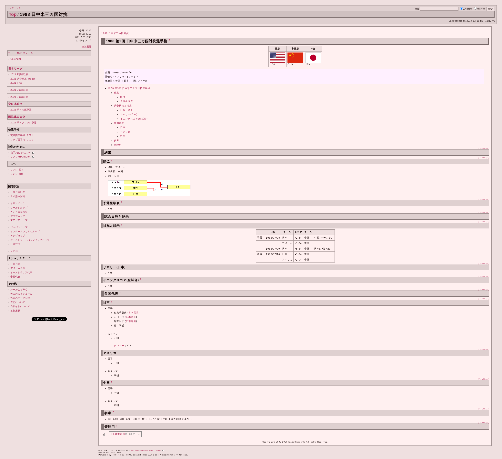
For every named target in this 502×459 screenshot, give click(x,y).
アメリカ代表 (17, 268)
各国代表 (119, 123)
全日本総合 (15, 103)
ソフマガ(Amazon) (21, 156)
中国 (122, 136)
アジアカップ (17, 216)
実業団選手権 (17, 135)
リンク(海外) (17, 173)
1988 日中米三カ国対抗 (115, 33)
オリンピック (17, 203)
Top (13, 14)
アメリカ (125, 131)
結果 (116, 92)
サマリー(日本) (128, 114)
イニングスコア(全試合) (134, 118)
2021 (30, 135)
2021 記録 (16, 82)
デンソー (119, 345)
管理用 (118, 144)
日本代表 (15, 264)
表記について (17, 302)
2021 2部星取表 (19, 90)
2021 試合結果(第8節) (22, 78)
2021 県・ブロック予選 (23, 122)
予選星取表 (126, 101)
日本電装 (133, 312)
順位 (122, 97)
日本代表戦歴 (17, 192)
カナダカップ (17, 235)
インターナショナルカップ (25, 231)
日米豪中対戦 (17, 196)
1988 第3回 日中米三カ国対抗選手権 (129, 88)
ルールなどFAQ (18, 289)
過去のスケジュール (21, 293)
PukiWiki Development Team (146, 450)
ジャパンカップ (19, 227)
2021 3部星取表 (19, 97)
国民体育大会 (16, 116)
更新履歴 (86, 46)
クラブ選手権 (17, 139)
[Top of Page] (483, 148)
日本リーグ (15, 68)
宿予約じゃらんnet (21, 152)
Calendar (15, 59)
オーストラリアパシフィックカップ (30, 240)
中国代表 (15, 276)
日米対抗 (15, 244)
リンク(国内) (17, 169)
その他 (14, 251)
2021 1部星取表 (19, 74)
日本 (122, 127)
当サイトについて (20, 306)
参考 (116, 140)
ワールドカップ (19, 207)
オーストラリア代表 (21, 272)
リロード (21, 8)
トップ (10, 8)
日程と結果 (126, 110)
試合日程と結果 (123, 105)
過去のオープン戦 (20, 298)
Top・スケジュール (21, 53)
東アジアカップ (19, 220)
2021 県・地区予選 (21, 109)
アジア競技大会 (19, 211)
